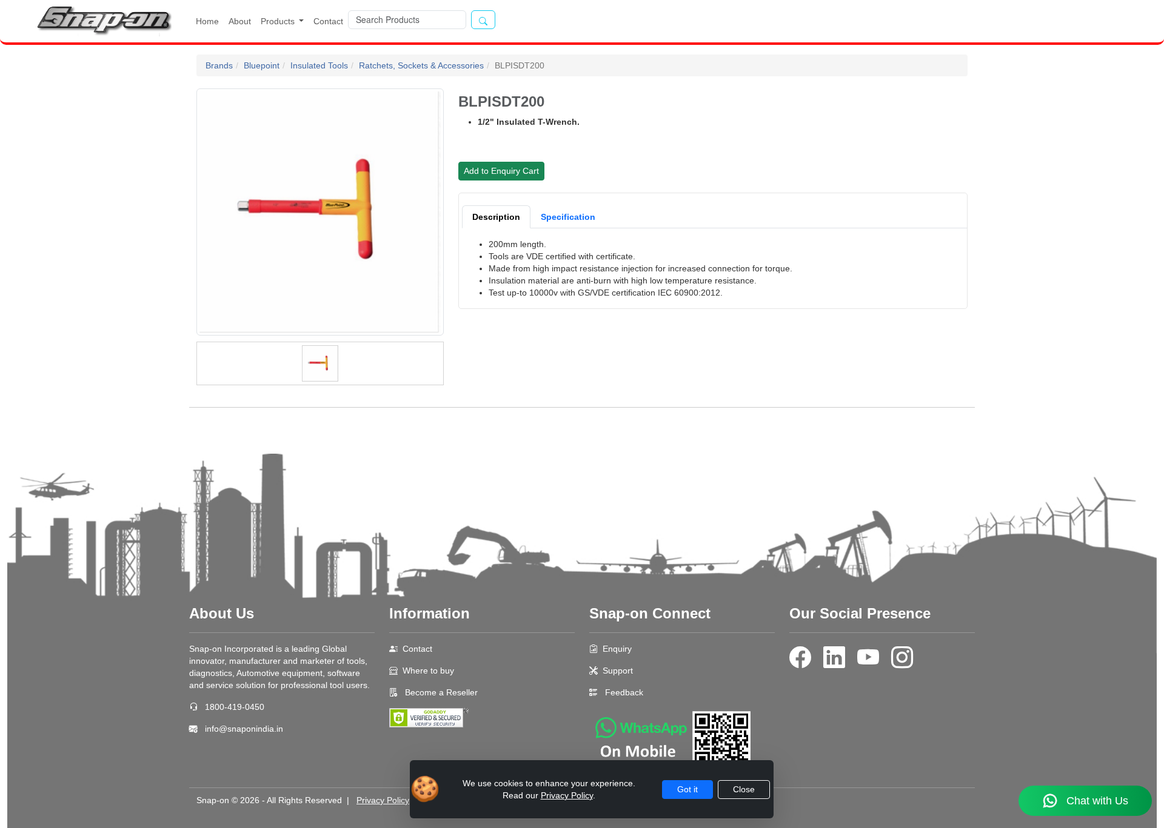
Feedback (624, 692)
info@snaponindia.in (244, 729)
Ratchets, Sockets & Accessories (421, 65)
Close (744, 789)
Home (207, 21)
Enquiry (617, 649)
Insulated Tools (319, 65)
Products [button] (279, 21)
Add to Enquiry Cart (501, 171)
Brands (219, 65)
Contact (328, 21)
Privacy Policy (382, 800)
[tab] (496, 216)
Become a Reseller (440, 692)
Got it (687, 789)
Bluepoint (261, 65)
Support (618, 670)
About (240, 21)
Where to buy (428, 670)
